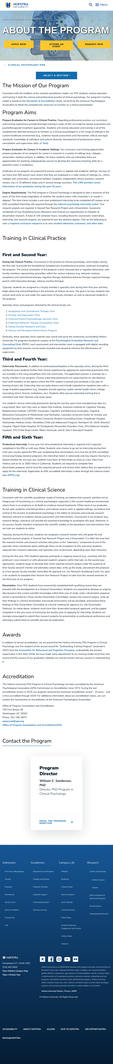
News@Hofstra (12, 1038)
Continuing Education (41, 902)
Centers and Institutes (98, 871)
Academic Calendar (40, 887)
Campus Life (67, 863)
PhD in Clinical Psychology (22, 18)
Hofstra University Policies (52, 991)
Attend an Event (56, 45)
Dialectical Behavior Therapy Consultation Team (33, 322)
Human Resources (68, 910)
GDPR (74, 991)
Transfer (8, 879)
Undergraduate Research (99, 914)
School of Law (10, 902)
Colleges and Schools (41, 879)
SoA (45, 143)
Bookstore (65, 879)
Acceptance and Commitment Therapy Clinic (31, 311)
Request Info (94, 44)
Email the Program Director (53, 822)
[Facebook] (50, 961)
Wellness (65, 944)
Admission (9, 863)
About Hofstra (32, 1029)
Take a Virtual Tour (12, 974)
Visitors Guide (66, 936)
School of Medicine (12, 910)
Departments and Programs (43, 871)
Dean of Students (67, 894)
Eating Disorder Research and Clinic (27, 326)
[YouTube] (67, 961)
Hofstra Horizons (98, 880)
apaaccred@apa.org (13, 721)
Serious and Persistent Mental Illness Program (32, 330)
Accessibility (10, 1029)
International (9, 894)
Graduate (8, 887)
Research (93, 863)
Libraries (95, 888)
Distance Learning (40, 910)
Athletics (64, 871)
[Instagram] (59, 961)
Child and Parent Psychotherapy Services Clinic (33, 319)
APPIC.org (13, 475)
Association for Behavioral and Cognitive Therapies (47, 650)
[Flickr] (75, 961)
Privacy (67, 991)
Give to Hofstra (70, 1029)
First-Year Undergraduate (14, 871)
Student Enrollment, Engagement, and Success (71, 927)
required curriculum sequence (26, 223)
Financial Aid (10, 918)
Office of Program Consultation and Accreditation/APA (32, 725)
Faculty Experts (95, 906)
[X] (42, 961)
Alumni (51, 1029)
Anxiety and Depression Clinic (24, 315)
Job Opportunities (95, 1029)
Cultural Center (67, 887)
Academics (37, 863)
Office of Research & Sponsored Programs (97, 897)
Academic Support (40, 894)
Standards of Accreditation (40, 101)
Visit (6, 925)
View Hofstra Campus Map (15, 971)
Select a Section (55, 75)
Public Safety (66, 918)
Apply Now (18, 44)
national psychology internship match (78, 204)
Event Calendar (67, 902)
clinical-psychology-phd (26, 65)
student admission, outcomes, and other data (78, 223)
